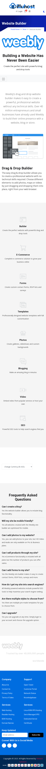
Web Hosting (7, 710)
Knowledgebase (30, 698)
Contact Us (6, 689)
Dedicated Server (30, 719)
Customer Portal (30, 689)
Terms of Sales (8, 698)
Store (24, 29)
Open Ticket (28, 685)
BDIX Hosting (7, 719)
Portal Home (15, 29)
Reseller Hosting (8, 715)
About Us (5, 685)
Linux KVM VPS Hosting (33, 710)
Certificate (28, 723)
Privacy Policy (7, 693)
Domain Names (8, 723)
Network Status (30, 693)
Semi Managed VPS (31, 715)
